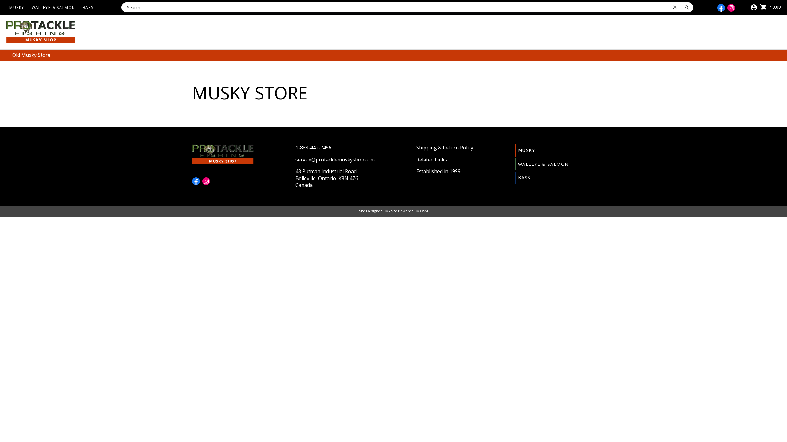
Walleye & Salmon (53, 7)
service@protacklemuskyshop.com (335, 159)
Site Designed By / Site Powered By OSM (393, 211)
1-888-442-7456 (313, 147)
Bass (88, 7)
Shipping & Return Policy (444, 147)
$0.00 (775, 7)
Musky (16, 7)
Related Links (431, 159)
